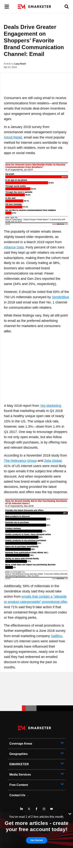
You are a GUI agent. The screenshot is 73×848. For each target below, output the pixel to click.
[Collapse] (70, 813)
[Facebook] (36, 809)
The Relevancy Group (20, 461)
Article (7, 63)
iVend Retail (13, 137)
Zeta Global (53, 461)
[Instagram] (44, 809)
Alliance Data (14, 247)
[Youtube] (51, 809)
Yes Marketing (50, 406)
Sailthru (56, 636)
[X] (29, 809)
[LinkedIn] (21, 809)
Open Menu (6, 7)
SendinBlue (60, 297)
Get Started (37, 840)
